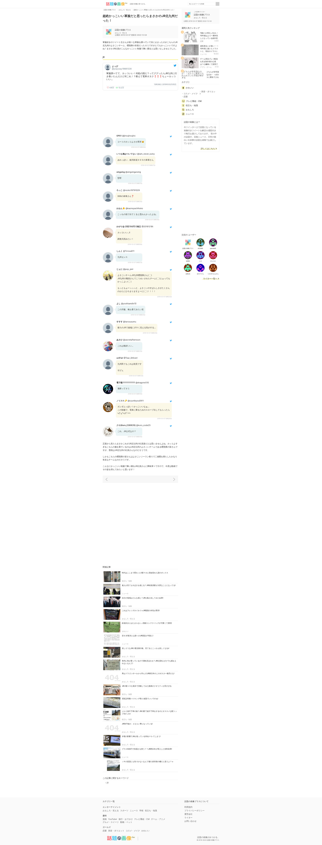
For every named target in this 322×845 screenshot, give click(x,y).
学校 (141, 810)
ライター (188, 817)
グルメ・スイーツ (111, 822)
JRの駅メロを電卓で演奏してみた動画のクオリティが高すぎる (147, 686)
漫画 (105, 819)
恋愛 (201, 41)
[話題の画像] (115, 4)
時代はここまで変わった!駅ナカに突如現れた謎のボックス (145, 573)
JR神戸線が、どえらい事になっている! (137, 724)
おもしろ (190, 109)
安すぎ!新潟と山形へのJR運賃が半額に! (137, 636)
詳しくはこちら (208, 149)
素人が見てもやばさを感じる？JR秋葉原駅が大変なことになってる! (149, 585)
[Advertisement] (140, 110)
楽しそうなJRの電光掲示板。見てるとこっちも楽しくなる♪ (145, 648)
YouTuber (112, 819)
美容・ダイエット (207, 92)
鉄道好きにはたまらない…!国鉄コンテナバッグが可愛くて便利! (147, 623)
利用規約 (188, 807)
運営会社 (188, 814)
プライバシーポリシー (194, 810)
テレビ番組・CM (194, 101)
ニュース (125, 593)
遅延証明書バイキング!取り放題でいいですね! (140, 698)
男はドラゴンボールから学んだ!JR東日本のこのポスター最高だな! (148, 673)
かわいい (125, 631)
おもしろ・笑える (128, 619)
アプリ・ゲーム (206, 67)
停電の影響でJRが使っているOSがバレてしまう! (141, 736)
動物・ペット (126, 822)
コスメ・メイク (191, 93)
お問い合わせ (190, 821)
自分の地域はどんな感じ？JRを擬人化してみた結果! (142, 598)
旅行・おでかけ (126, 819)
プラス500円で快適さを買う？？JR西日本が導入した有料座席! (147, 749)
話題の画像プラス (123, 30)
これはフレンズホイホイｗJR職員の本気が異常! (141, 610)
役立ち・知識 (127, 581)
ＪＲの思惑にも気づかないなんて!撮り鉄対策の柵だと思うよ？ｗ (147, 761)
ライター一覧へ (210, 279)
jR (108, 783)
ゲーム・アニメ (158, 819)
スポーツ (124, 810)
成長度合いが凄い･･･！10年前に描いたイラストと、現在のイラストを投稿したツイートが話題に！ (209, 51)
